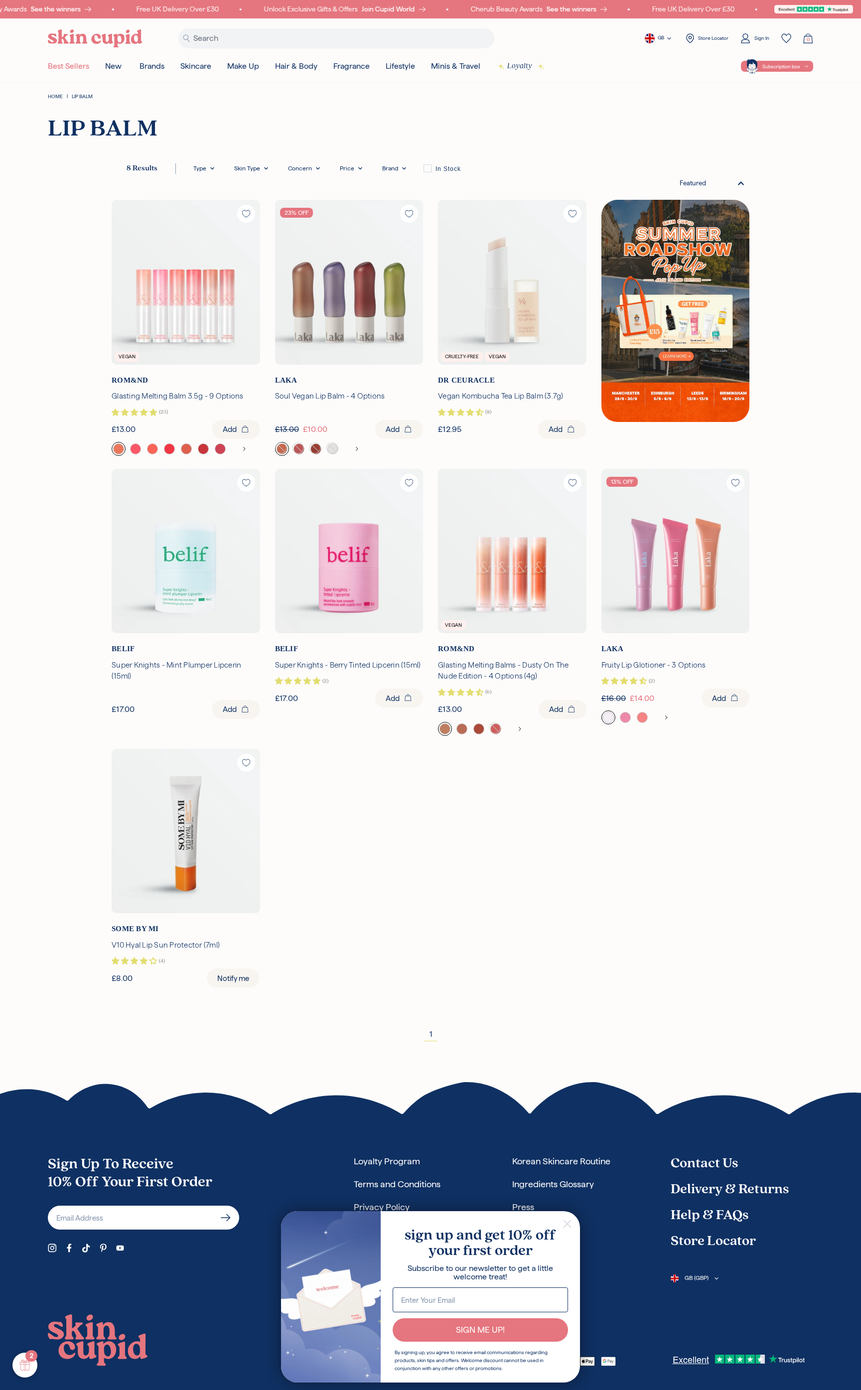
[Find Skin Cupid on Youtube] (120, 1248)
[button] (203, 168)
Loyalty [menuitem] (519, 66)
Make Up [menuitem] (243, 66)
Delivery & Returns (730, 1190)
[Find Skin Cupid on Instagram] (52, 1248)
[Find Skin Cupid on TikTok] (86, 1248)
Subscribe (225, 1218)
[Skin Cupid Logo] (95, 38)
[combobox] (712, 183)
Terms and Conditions (397, 1184)
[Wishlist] (786, 38)
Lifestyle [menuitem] (400, 66)
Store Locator (713, 1242)
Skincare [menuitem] (195, 66)
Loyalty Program (387, 1161)
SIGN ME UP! (480, 1329)
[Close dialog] (567, 1224)
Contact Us (704, 1164)
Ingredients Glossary (553, 1184)
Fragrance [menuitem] (351, 66)
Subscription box (781, 66)
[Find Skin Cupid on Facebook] (69, 1248)
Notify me (233, 978)
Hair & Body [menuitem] (296, 66)
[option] (442, 168)
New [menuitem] (113, 66)
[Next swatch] (244, 449)
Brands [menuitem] (152, 66)
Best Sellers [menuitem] (68, 66)
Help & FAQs (709, 1216)
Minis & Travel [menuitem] (455, 66)
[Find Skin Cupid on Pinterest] (103, 1248)
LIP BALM (82, 96)
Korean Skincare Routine (561, 1161)
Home (55, 96)
